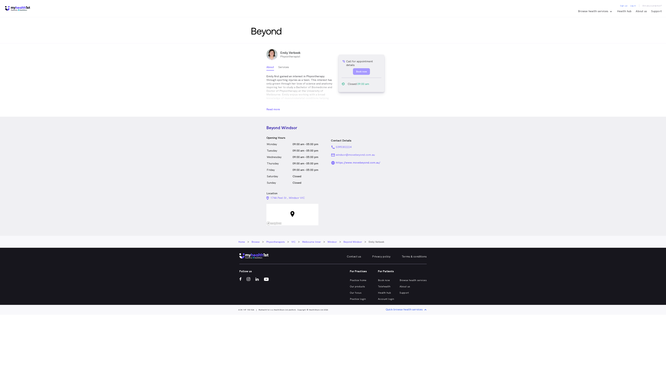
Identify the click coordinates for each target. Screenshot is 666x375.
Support (656, 11)
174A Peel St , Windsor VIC (287, 198)
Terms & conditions (414, 256)
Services (283, 67)
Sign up (623, 5)
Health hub (624, 11)
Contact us (354, 256)
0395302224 (343, 147)
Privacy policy (381, 256)
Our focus (356, 292)
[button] (292, 214)
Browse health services (413, 280)
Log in (633, 5)
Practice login (358, 299)
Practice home (358, 280)
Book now (384, 280)
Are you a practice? (652, 5)
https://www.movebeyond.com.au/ (358, 162)
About (270, 67)
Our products (357, 286)
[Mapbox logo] (274, 223)
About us (641, 11)
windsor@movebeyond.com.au (355, 155)
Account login (386, 299)
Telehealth (384, 286)
